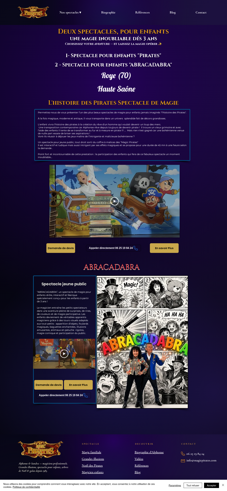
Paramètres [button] (175, 485)
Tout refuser (192, 485)
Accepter (211, 485)
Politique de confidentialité (26, 487)
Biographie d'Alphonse (149, 452)
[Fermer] (223, 485)
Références (142, 466)
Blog (138, 472)
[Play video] (114, 201)
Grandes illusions (93, 459)
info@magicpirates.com (201, 460)
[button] (70, 12)
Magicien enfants (93, 472)
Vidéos (139, 459)
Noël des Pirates (92, 466)
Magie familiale (91, 452)
